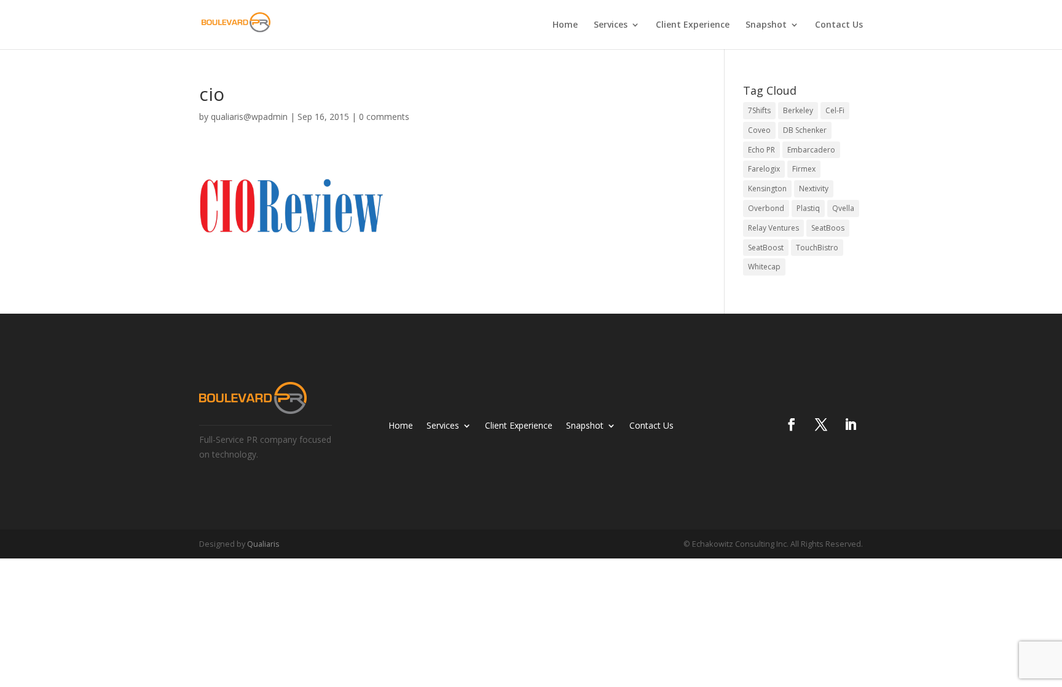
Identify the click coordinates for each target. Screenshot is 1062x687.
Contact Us (839, 25)
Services (610, 25)
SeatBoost (766, 247)
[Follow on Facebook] (791, 424)
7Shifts (759, 110)
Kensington (767, 188)
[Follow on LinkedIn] (850, 424)
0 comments (384, 116)
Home (565, 25)
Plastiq (808, 208)
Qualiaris (263, 543)
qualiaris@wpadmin (249, 116)
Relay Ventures (773, 228)
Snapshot (766, 25)
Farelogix (764, 169)
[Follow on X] (821, 424)
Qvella (843, 208)
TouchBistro (817, 247)
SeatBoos (827, 228)
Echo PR (761, 150)
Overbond (766, 208)
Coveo (759, 130)
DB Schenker (805, 130)
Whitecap (764, 266)
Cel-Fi (834, 110)
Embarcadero (811, 150)
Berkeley (798, 110)
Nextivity (813, 188)
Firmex (804, 169)
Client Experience (693, 25)
